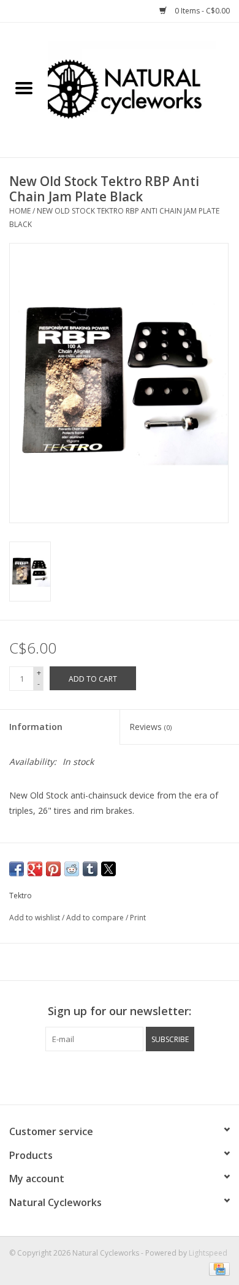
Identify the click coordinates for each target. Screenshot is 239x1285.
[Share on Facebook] (16, 869)
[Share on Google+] (35, 869)
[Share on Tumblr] (90, 869)
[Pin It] (53, 869)
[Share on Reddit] (71, 869)
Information (36, 726)
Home (20, 211)
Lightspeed (208, 1253)
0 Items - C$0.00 (201, 11)
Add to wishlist (35, 917)
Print (138, 917)
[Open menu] (24, 87)
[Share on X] (108, 869)
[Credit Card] (217, 1268)
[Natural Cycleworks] (143, 89)
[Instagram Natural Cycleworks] (119, 1076)
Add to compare (96, 917)
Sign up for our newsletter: (119, 1011)
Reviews (150, 726)
